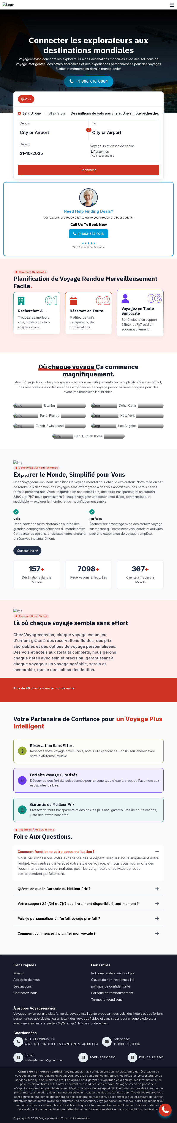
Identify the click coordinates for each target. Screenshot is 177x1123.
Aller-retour (57, 113)
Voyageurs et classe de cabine (112, 146)
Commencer (26, 550)
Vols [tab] (28, 99)
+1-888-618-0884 (92, 81)
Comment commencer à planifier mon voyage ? (57, 933)
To (94, 123)
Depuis (25, 123)
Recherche (88, 170)
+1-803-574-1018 (90, 234)
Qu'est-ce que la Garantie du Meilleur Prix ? (54, 889)
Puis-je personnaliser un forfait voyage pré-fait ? (59, 918)
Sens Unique (32, 113)
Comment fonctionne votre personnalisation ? (56, 851)
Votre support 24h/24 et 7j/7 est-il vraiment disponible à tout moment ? (78, 903)
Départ (25, 144)
